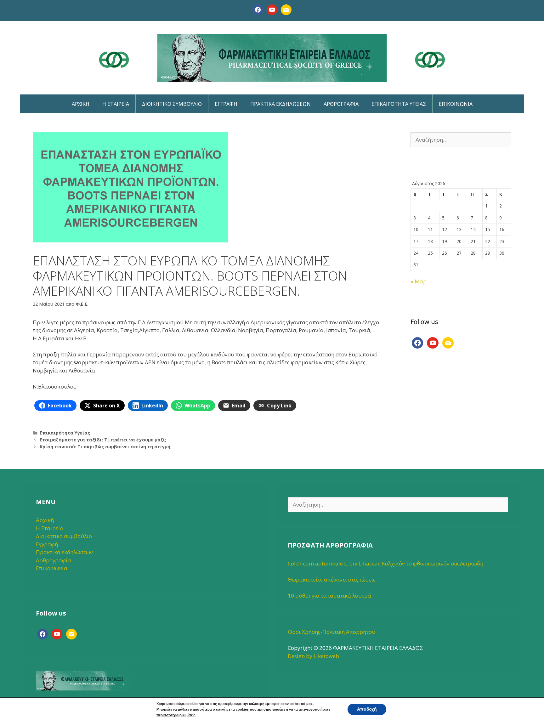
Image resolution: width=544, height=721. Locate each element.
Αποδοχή (367, 709)
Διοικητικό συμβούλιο (64, 536)
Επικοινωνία (51, 568)
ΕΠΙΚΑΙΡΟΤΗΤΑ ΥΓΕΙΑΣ (398, 103)
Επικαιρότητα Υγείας (65, 433)
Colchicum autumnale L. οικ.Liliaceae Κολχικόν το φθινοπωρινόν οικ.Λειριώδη (385, 563)
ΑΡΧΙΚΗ (80, 103)
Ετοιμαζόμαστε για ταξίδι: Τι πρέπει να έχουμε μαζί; (103, 440)
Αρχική (45, 520)
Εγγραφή (47, 544)
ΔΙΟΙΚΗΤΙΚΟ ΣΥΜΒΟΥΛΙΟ (172, 103)
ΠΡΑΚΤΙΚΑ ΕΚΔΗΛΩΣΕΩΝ (280, 103)
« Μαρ (419, 281)
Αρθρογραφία (53, 560)
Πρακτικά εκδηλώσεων (64, 552)
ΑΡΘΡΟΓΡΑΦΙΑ (341, 103)
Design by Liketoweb (313, 656)
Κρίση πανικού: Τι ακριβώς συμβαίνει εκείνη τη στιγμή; (106, 447)
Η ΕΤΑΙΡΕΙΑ (115, 103)
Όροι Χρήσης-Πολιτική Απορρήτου (331, 631)
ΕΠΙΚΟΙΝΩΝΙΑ (456, 103)
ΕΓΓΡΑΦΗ (226, 103)
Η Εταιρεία (50, 528)
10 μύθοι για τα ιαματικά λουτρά (329, 595)
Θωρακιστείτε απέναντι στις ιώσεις (332, 579)
